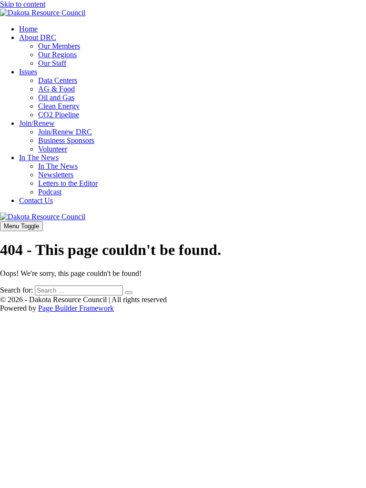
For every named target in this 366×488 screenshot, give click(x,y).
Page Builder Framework (76, 308)
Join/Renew (37, 123)
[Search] (128, 292)
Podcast (49, 192)
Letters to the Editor (68, 183)
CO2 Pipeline (58, 115)
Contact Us (36, 200)
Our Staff (52, 63)
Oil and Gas (56, 97)
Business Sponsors (66, 140)
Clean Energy (59, 106)
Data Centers (57, 80)
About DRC (37, 37)
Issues (28, 72)
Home (28, 29)
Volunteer (52, 149)
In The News (39, 157)
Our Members (59, 46)
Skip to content (22, 4)
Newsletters (55, 175)
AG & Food (56, 89)
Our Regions (57, 55)
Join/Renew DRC (65, 132)
